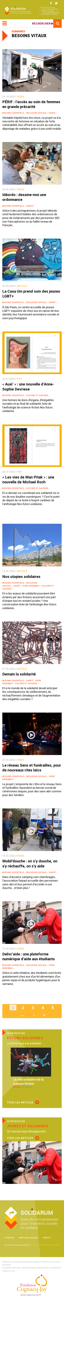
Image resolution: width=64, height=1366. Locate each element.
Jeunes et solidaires (27, 1125)
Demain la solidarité (19, 674)
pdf (19, 379)
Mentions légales (28, 1237)
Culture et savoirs (37, 395)
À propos (9, 1237)
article (22, 286)
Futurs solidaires (25, 1037)
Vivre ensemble (31, 586)
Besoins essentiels (13, 113)
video (20, 96)
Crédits (47, 1237)
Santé (52, 113)
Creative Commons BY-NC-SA (44, 1245)
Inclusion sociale (36, 113)
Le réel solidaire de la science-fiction (28, 1081)
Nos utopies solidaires (21, 576)
